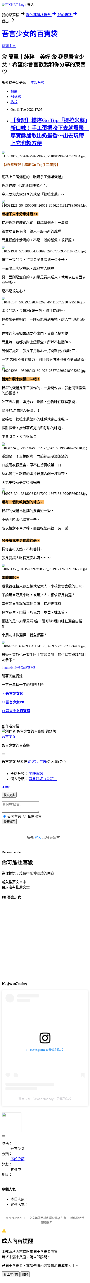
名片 (13, 102)
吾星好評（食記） (43, 779)
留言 (42, 761)
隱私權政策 (77, 1218)
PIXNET (20, 1218)
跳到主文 (9, 46)
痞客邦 (33, 761)
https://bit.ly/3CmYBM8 (18, 667)
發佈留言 (9, 821)
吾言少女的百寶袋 (30, 34)
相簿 (13, 91)
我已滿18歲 (10, 1274)
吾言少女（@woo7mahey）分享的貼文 (45, 1099)
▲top (6, 786)
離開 (25, 1274)
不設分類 (38, 83)
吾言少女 (9, 736)
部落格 (15, 97)
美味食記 (36, 774)
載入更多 (9, 795)
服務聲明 (46, 1222)
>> (4, 702)
